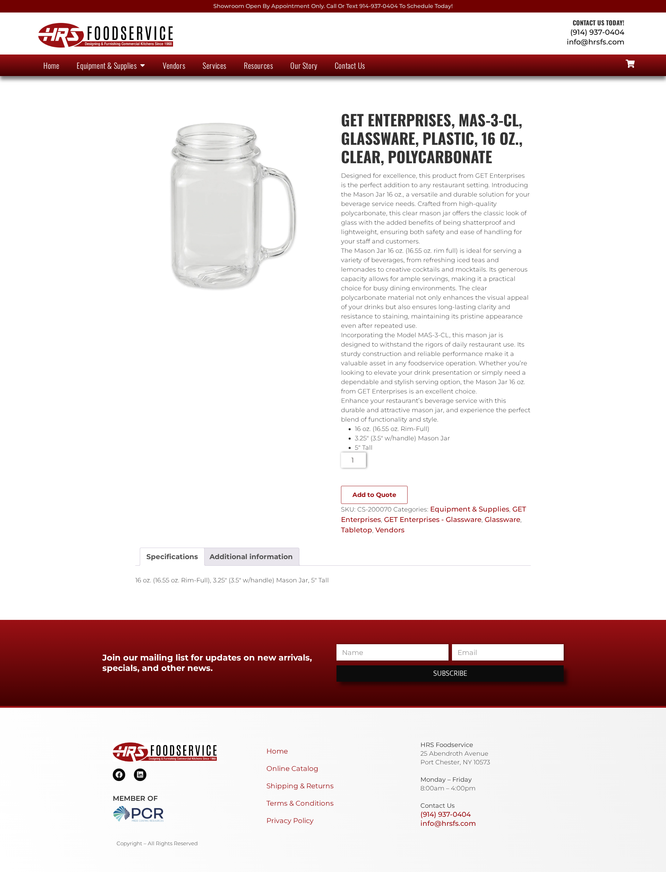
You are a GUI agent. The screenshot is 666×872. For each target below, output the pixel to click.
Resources (258, 65)
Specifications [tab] (172, 557)
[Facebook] (119, 775)
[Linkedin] (140, 775)
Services (215, 65)
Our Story (303, 65)
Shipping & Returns (300, 786)
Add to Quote (374, 495)
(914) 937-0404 (597, 32)
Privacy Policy (290, 820)
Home (51, 65)
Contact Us (350, 65)
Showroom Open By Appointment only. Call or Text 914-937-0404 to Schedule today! (333, 6)
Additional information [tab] (251, 557)
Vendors (174, 65)
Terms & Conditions (300, 803)
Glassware (502, 519)
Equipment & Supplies (107, 65)
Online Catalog (292, 768)
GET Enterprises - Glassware (432, 519)
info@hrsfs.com (595, 42)
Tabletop (356, 530)
